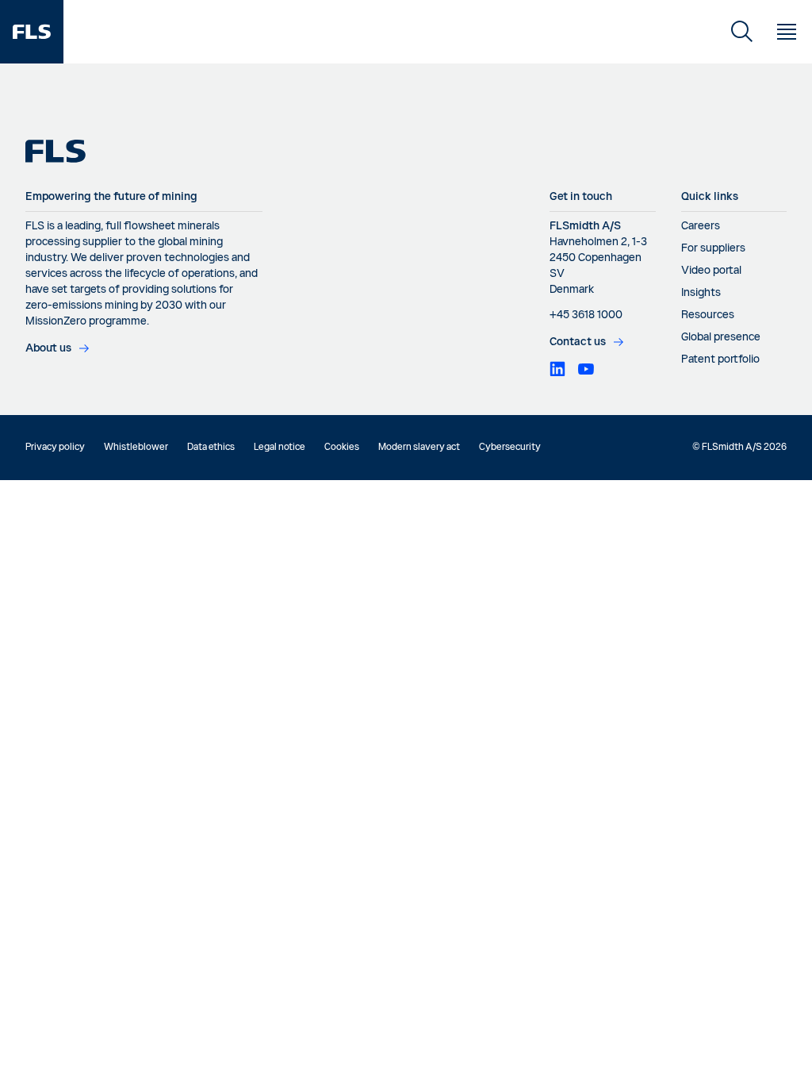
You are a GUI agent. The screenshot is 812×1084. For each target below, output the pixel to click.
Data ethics (211, 448)
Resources (707, 315)
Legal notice (279, 448)
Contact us (578, 342)
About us (48, 348)
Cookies (341, 448)
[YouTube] (586, 369)
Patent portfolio (720, 359)
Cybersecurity (510, 448)
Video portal (711, 270)
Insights (701, 293)
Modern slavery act (419, 448)
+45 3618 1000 (586, 315)
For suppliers (713, 248)
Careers (700, 226)
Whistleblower (136, 448)
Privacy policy (55, 448)
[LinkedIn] (557, 369)
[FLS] (31, 31)
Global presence (720, 337)
